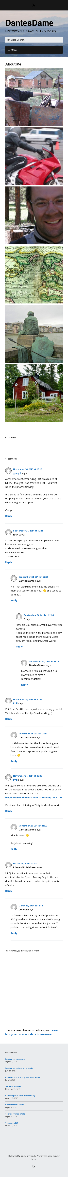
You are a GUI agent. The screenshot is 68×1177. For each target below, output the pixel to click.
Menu (14, 50)
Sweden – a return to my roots (19, 1068)
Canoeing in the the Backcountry (20, 1095)
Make (20, 1156)
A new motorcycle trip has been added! (23, 1077)
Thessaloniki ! (11, 1123)
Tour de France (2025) (15, 1114)
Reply (8, 516)
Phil (15, 703)
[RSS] (34, 5)
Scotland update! (13, 1086)
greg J (17, 473)
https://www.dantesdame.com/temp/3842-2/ (33, 797)
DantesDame (29, 22)
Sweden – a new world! (15, 1059)
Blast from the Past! (14, 1105)
